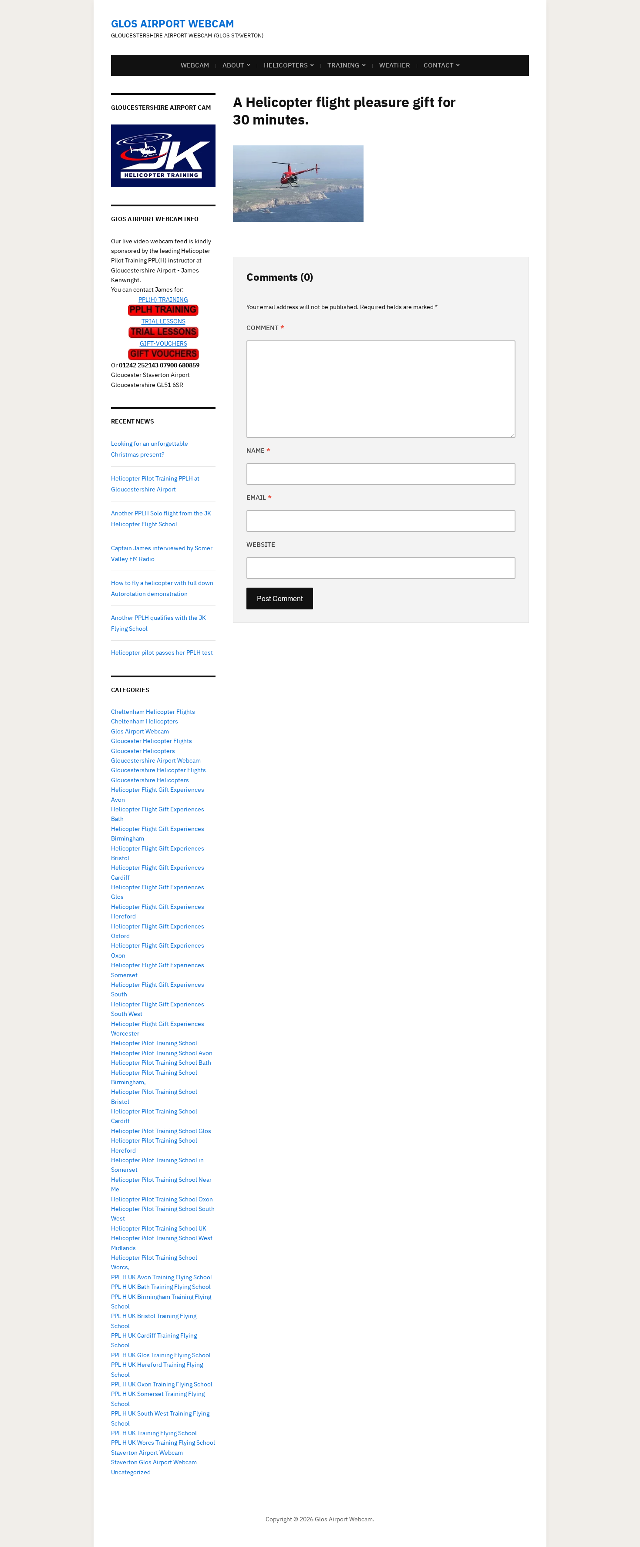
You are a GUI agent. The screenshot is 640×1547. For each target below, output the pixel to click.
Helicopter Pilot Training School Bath (161, 1062)
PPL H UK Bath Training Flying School (161, 1287)
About (233, 65)
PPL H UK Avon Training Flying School (161, 1277)
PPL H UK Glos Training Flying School (161, 1355)
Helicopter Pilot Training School (154, 1043)
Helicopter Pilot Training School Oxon (162, 1199)
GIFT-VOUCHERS (163, 343)
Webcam (195, 65)
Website (260, 544)
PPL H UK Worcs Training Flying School (163, 1442)
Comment (265, 327)
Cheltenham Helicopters (144, 721)
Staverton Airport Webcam (147, 1452)
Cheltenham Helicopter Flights (153, 712)
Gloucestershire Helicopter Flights (158, 770)
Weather (394, 65)
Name (258, 450)
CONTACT (439, 65)
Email (259, 497)
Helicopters (286, 65)
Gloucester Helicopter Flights (151, 741)
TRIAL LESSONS (163, 321)
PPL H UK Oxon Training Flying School (161, 1384)
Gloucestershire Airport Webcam (156, 760)
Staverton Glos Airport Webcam (154, 1462)
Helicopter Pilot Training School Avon (161, 1053)
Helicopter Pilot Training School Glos (161, 1131)
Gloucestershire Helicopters (150, 780)
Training (343, 65)
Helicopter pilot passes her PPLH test (162, 652)
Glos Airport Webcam (172, 23)
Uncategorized (131, 1472)
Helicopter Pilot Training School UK (158, 1228)
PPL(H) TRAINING (163, 299)
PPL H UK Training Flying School (154, 1433)
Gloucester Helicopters (143, 751)
